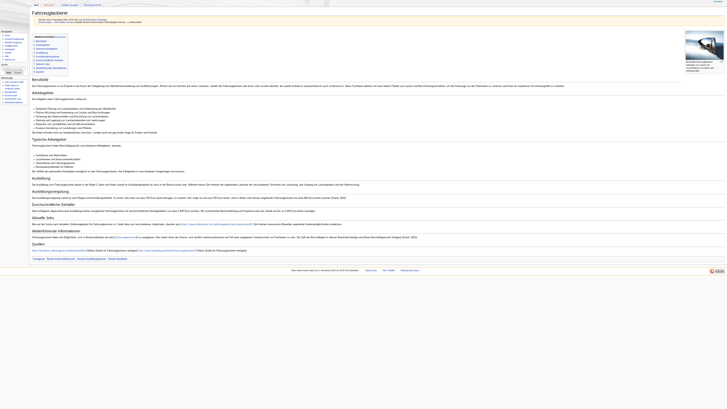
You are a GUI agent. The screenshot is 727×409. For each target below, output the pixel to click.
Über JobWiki (388, 270)
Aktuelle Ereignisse (13, 42)
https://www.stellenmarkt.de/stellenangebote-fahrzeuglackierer (216, 224)
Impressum (10, 60)
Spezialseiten (11, 92)
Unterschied (45, 22)
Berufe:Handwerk (117, 259)
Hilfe (7, 56)
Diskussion (92, 20)
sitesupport (10, 49)
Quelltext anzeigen (69, 5)
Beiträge (102, 20)
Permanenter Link (13, 99)
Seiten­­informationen (14, 102)
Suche (4, 65)
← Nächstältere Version (63, 22)
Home (7, 35)
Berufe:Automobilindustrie (61, 259)
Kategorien (39, 259)
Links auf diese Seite (14, 82)
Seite (36, 5)
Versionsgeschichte (92, 5)
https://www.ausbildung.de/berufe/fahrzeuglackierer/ (166, 250)
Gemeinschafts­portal (14, 39)
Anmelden (718, 1)
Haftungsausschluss (409, 270)
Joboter (8, 53)
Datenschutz (371, 270)
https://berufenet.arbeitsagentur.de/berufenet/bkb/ (59, 250)
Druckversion (11, 95)
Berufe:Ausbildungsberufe (92, 259)
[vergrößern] (721, 62)
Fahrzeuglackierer (125, 237)
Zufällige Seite (11, 46)
